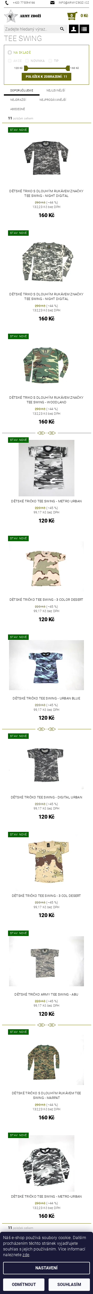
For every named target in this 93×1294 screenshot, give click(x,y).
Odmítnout (24, 1284)
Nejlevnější (56, 90)
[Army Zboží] (22, 16)
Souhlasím (69, 1284)
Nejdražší (18, 100)
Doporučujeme (21, 90)
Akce (17, 61)
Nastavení (46, 1268)
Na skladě (22, 52)
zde (25, 1254)
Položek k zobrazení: (46, 76)
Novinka (38, 61)
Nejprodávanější (53, 100)
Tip (56, 61)
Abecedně (17, 109)
